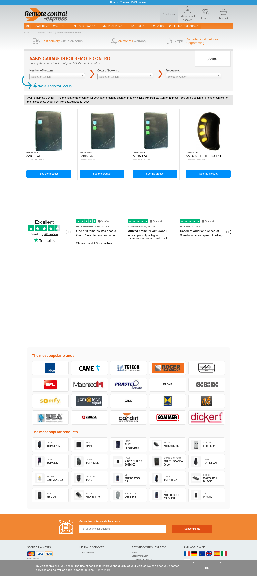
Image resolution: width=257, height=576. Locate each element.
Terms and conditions (142, 559)
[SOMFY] (50, 401)
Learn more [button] (103, 569)
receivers (157, 26)
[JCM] (89, 401)
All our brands (84, 26)
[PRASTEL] (128, 385)
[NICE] (50, 368)
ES (216, 553)
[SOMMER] (167, 417)
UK (209, 553)
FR (187, 553)
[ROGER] (167, 368)
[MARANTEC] (89, 385)
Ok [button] (207, 568)
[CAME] (89, 368)
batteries (137, 26)
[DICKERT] (206, 417)
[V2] (206, 401)
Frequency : (173, 70)
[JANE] (128, 401)
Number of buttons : (41, 70)
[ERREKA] (89, 417)
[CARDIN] (128, 417)
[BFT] (50, 385)
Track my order (87, 552)
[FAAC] (206, 368)
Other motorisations (183, 26)
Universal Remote (113, 26)
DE (194, 553)
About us (136, 552)
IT (224, 553)
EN (202, 553)
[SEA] (50, 417)
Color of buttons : (108, 70)
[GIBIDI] (206, 385)
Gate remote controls (50, 26)
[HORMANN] (167, 401)
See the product (49, 173)
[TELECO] (128, 368)
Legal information (140, 556)
